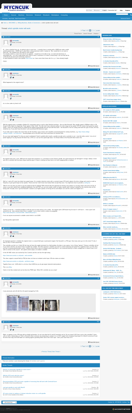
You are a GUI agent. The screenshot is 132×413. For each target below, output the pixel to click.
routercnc (118, 79)
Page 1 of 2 (85, 30)
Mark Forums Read (20, 18)
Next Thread (55, 351)
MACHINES (12, 22)
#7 (98, 197)
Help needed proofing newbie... (111, 145)
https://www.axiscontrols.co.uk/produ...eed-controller (17, 255)
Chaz (115, 272)
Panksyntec (117, 299)
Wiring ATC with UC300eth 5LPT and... (113, 132)
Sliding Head (119, 172)
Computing (64, 15)
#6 (98, 168)
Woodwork (46, 15)
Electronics (29, 15)
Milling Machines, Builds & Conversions (29, 22)
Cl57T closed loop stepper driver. (112, 99)
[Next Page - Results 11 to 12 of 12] (94, 30)
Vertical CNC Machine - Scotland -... (112, 248)
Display (96, 33)
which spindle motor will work (19, 28)
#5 (98, 146)
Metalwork (38, 15)
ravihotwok (118, 229)
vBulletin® (8, 408)
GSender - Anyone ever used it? (112, 72)
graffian (118, 41)
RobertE (116, 283)
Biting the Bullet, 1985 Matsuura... (112, 39)
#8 (98, 228)
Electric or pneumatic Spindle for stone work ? (17, 369)
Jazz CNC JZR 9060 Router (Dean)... (113, 281)
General (13, 15)
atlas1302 (118, 57)
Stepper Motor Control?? (110, 158)
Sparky (117, 63)
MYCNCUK (118, 402)
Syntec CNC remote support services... (114, 297)
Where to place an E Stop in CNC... (112, 216)
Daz (117, 112)
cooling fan (87, 182)
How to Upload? (107, 139)
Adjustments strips (108, 44)
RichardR (118, 205)
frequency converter (108, 55)
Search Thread (87, 33)
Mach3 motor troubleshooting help (112, 50)
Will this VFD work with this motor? (13, 375)
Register (127, 10)
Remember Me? (112, 10)
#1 (98, 36)
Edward (116, 256)
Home (6, 15)
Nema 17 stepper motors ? (110, 209)
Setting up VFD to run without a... (112, 197)
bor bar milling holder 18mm (110, 94)
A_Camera (118, 85)
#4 (98, 111)
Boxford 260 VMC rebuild (110, 121)
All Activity (5, 18)
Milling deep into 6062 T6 (110, 177)
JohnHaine (119, 74)
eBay (10, 267)
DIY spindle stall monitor (109, 115)
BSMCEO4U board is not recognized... (113, 183)
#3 (98, 90)
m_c (117, 46)
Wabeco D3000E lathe (109, 254)
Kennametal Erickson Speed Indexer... (113, 276)
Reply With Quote (94, 66)
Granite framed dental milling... (111, 170)
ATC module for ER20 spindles (111, 110)
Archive (124, 402)
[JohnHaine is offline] (6, 75)
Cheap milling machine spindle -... (112, 77)
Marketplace (55, 15)
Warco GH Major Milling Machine (112, 259)
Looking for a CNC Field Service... (112, 292)
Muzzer (118, 101)
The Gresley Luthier (121, 147)
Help (121, 10)
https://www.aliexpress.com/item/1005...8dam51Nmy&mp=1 (20, 212)
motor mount (29, 58)
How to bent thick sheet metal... (111, 83)
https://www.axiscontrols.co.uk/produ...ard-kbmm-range (18, 261)
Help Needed (106, 190)
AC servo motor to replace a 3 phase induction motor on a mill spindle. (24, 393)
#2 (98, 69)
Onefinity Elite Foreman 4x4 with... (112, 66)
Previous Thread (46, 351)
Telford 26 (116, 293)
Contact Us (111, 402)
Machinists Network (121, 409)
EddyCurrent (119, 191)
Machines (21, 15)
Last (97, 30)
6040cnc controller (108, 203)
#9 (98, 278)
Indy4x (118, 122)
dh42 (117, 154)
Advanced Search (125, 18)
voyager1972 (119, 133)
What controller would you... (110, 227)
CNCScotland (117, 250)
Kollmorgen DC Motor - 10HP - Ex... (112, 270)
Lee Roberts (119, 140)
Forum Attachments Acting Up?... (112, 152)
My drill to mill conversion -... (111, 88)
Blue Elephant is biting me (110, 165)
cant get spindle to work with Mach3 (14, 387)
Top (128, 402)
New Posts (11, 18)
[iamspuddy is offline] (6, 42)
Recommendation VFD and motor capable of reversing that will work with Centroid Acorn (30, 381)
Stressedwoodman (121, 198)
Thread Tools (77, 33)
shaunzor (118, 68)
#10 (98, 321)
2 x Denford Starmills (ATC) (110, 61)
